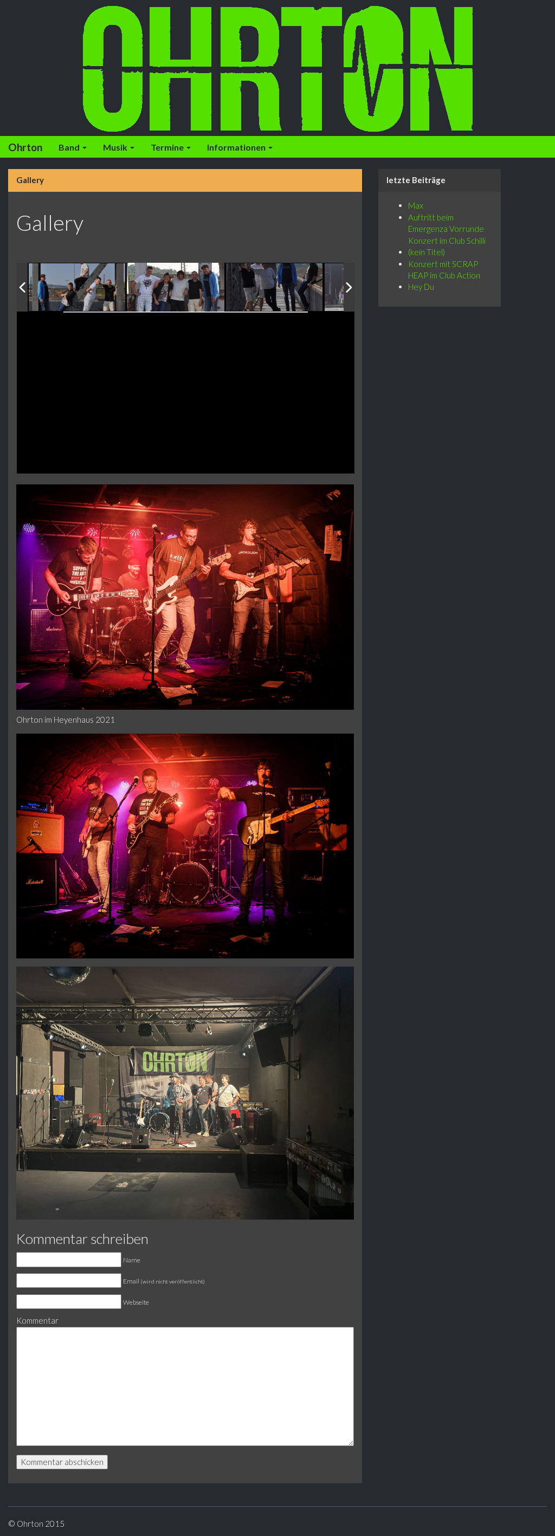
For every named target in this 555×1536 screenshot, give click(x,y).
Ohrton (25, 147)
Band (70, 147)
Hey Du (421, 286)
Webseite (136, 1302)
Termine (168, 147)
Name (131, 1260)
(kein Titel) (426, 252)
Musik (116, 147)
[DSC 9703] (77, 287)
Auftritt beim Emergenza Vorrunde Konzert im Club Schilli (447, 228)
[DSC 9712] (175, 287)
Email (164, 1281)
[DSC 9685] (275, 287)
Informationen (237, 147)
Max (415, 205)
